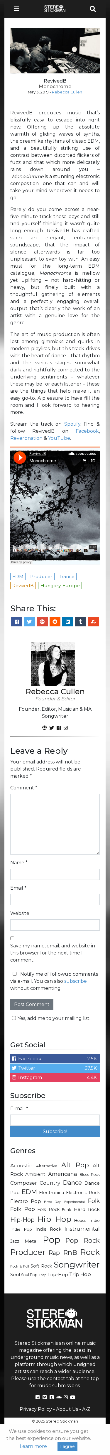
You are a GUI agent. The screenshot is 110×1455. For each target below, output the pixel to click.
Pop (51, 1240)
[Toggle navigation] (18, 9)
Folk (94, 1200)
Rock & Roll (19, 1266)
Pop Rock (82, 1240)
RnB (70, 1252)
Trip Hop (80, 1274)
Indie (94, 1220)
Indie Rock (48, 1229)
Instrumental (82, 1228)
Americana (62, 1174)
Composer (23, 1183)
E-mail (19, 1108)
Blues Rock (89, 1174)
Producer (27, 1252)
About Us (67, 1409)
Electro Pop (25, 1201)
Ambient (35, 1174)
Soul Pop (29, 1275)
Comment (23, 788)
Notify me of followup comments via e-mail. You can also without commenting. (54, 981)
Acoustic (21, 1165)
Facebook (87, 431)
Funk (66, 1209)
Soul (15, 1274)
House (80, 1220)
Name (19, 862)
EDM (29, 1192)
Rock (90, 1252)
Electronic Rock (83, 1192)
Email (18, 888)
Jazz (14, 1241)
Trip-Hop (58, 1274)
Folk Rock (48, 1209)
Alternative (46, 1165)
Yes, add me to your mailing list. (54, 1018)
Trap (42, 1275)
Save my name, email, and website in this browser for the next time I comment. (52, 953)
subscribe (75, 981)
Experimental (74, 1202)
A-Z (86, 1409)
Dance (72, 1182)
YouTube (59, 438)
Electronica (51, 1192)
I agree (67, 1446)
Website (19, 913)
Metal (31, 1241)
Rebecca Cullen (67, 92)
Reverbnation (26, 438)
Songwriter (77, 1264)
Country (50, 1183)
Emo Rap (52, 1202)
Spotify (72, 424)
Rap (54, 1252)
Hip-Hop (22, 1219)
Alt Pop (75, 1165)
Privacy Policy (36, 1409)
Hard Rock (87, 1209)
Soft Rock (41, 1266)
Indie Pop (21, 1229)
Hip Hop (54, 1219)
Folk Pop (22, 1209)
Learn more (33, 1446)
